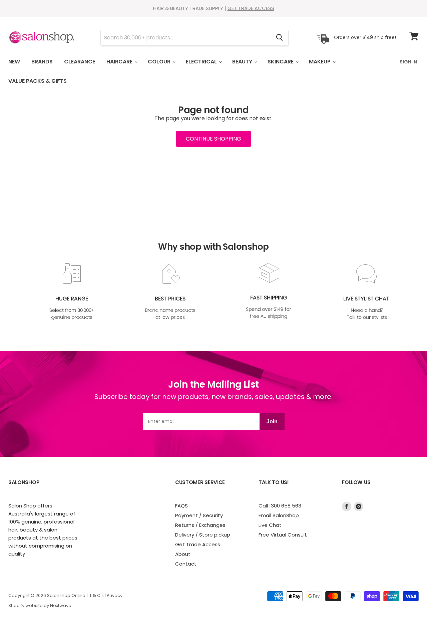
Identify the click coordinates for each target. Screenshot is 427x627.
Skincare (281, 61)
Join (272, 421)
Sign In (408, 61)
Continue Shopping (213, 139)
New (14, 61)
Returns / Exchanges (200, 525)
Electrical (202, 61)
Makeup (320, 61)
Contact (185, 563)
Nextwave (60, 605)
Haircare (120, 61)
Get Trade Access (197, 544)
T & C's (96, 595)
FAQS (181, 505)
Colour (160, 61)
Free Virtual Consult (283, 534)
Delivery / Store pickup (202, 534)
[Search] (279, 37)
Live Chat (270, 525)
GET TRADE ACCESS (251, 8)
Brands (42, 61)
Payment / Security (199, 515)
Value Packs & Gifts (37, 81)
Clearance (79, 61)
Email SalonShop (279, 515)
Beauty (243, 61)
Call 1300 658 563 (280, 505)
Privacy (114, 595)
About (182, 554)
